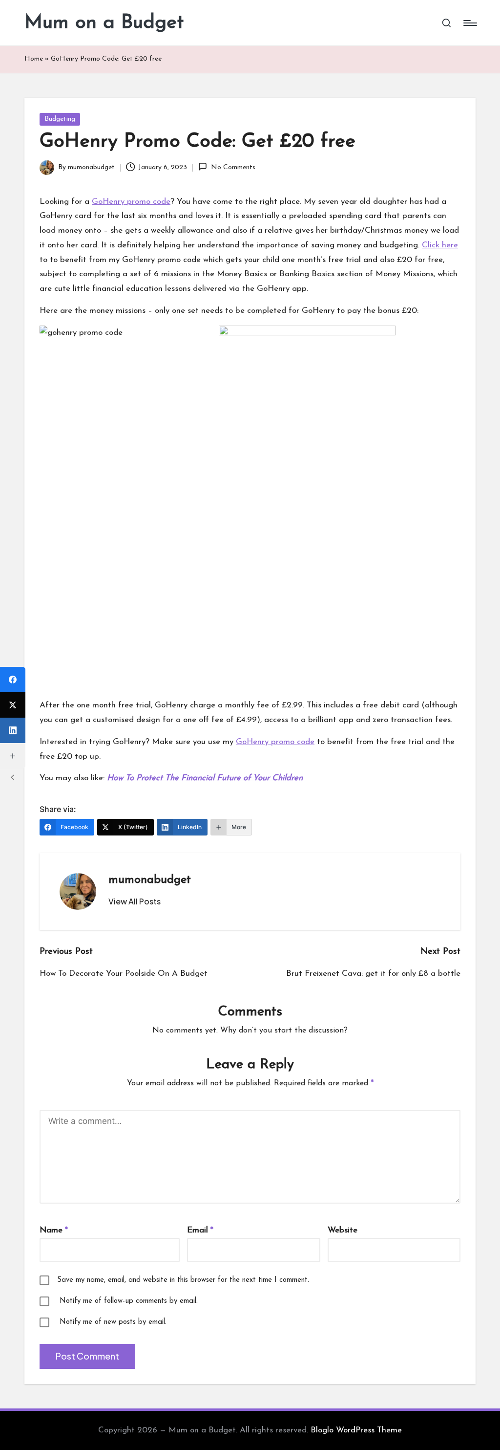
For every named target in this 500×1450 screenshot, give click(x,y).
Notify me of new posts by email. (113, 1322)
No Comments (233, 167)
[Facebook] (12, 679)
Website (342, 1230)
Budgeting (59, 119)
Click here (440, 245)
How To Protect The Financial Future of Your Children (205, 778)
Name (54, 1230)
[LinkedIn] (12, 730)
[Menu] (469, 23)
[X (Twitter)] (12, 705)
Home (33, 59)
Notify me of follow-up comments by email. (129, 1301)
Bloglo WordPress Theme (356, 1430)
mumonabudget (149, 880)
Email (200, 1230)
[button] (134, 901)
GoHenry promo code (131, 202)
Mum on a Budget (104, 23)
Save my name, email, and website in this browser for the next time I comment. (183, 1280)
